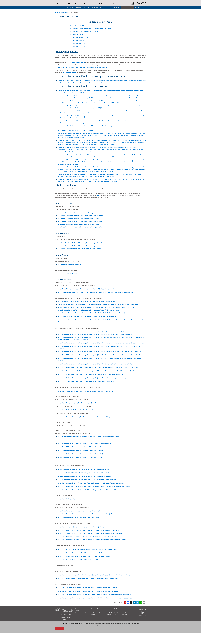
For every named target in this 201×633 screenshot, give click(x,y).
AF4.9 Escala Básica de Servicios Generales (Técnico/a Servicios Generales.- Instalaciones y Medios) (88, 578)
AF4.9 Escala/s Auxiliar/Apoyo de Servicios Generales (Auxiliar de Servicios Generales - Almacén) (87, 587)
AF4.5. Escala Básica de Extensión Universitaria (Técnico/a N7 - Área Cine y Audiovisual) (85, 476)
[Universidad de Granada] (138, 3)
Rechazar (69, 628)
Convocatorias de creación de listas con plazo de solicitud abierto (91, 28)
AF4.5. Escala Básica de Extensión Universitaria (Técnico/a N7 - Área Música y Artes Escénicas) (87, 479)
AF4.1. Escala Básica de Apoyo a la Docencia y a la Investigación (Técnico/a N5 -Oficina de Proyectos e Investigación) (93, 378)
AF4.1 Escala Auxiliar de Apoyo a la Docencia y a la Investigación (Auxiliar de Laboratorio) (85, 391)
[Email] (144, 602)
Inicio (55, 12)
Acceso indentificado (112, 609)
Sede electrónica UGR (81, 613)
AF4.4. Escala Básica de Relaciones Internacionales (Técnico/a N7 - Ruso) (80, 457)
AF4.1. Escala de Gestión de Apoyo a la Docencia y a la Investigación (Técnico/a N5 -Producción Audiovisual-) (91, 313)
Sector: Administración (81, 37)
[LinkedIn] (134, 602)
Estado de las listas (77, 34)
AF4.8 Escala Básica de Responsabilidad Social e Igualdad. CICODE (78, 560)
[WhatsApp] (140, 602)
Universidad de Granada (78, 62)
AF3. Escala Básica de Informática (68, 274)
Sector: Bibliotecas (79, 40)
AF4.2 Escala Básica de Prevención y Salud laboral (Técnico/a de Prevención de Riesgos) (84, 417)
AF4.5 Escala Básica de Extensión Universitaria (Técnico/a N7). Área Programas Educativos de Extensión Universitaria (94, 486)
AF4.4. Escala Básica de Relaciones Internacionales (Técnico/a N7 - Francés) (81, 450)
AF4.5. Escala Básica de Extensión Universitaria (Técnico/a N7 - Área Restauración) (83, 473)
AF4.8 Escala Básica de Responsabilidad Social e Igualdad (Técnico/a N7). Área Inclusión (84, 553)
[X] (131, 602)
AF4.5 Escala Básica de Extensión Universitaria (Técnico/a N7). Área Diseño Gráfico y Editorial (87, 490)
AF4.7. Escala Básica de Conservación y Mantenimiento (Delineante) (78, 517)
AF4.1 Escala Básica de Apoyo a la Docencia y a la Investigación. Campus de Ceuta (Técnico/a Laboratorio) (90, 374)
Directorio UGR (95, 609)
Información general (78, 25)
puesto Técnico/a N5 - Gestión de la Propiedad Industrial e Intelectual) (119, 304)
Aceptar (59, 628)
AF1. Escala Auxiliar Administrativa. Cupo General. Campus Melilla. (78, 224)
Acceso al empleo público (95, 7)
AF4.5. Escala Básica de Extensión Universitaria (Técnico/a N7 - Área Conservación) (83, 469)
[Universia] (142, 609)
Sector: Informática (80, 43)
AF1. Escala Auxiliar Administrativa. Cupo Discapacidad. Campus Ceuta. (80, 221)
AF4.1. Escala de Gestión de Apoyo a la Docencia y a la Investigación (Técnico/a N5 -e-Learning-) (87, 316)
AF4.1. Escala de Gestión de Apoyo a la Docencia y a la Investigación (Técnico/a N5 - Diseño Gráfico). (89, 310)
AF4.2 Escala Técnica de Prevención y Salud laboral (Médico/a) (77, 403)
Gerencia (124, 609)
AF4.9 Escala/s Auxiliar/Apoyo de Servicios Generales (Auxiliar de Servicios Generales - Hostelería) (88, 591)
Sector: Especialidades (80, 46)
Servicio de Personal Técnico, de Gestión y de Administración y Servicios (84, 3)
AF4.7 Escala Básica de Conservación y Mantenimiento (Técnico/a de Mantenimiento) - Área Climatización (90, 514)
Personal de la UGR (80, 7)
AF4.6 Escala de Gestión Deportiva (68, 499)
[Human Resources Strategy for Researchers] (142, 613)
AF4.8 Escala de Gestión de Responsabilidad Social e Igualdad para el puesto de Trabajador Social (87, 549)
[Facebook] (128, 602)
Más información (101, 626)
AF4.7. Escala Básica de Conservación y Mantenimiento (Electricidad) (79, 511)
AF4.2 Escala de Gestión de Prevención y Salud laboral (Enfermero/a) (79, 410)
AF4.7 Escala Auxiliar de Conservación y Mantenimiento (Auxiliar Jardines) (81, 527)
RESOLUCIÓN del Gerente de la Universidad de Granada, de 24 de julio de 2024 (83, 67)
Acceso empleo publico (62, 12)
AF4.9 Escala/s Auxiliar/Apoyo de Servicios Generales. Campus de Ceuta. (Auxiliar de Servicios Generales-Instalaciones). (95, 594)
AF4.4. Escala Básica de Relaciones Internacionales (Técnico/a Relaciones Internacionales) (85, 443)
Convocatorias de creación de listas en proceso (86, 31)
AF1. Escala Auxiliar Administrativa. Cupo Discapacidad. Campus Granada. (81, 215)
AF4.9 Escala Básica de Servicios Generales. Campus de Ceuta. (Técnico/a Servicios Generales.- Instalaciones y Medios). (94, 575)
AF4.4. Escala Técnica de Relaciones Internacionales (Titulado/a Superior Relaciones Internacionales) (88, 436)
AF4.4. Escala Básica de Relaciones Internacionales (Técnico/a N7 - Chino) (80, 454)
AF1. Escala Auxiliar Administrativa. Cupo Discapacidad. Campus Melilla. (80, 227)
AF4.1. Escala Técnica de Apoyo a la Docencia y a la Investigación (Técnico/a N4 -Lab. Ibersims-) (87, 289)
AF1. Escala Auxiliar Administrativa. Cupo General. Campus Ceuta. (78, 218)
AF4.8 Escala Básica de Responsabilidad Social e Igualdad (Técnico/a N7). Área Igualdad (84, 556)
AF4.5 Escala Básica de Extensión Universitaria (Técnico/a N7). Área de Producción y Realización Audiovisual (91, 483)
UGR (97, 195)
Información (69, 7)
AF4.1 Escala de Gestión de (65, 304)
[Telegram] (137, 602)
